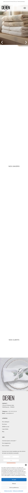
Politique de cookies (8, 490)
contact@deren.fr (10, 413)
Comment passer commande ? (9, 440)
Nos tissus (4, 424)
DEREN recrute (5, 426)
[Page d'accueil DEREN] (5, 8)
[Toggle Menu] (25, 8)
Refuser (14, 483)
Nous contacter (5, 445)
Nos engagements (6, 443)
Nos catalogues (5, 421)
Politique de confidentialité (18, 490)
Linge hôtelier (5, 429)
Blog (3, 431)
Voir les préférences (14, 487)
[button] (26, 465)
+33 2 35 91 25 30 (12, 411)
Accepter (14, 479)
